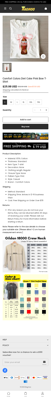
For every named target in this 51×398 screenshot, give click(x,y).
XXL (30, 102)
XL (23, 102)
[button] (5, 8)
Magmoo (28, 387)
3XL (38, 102)
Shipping (6, 90)
